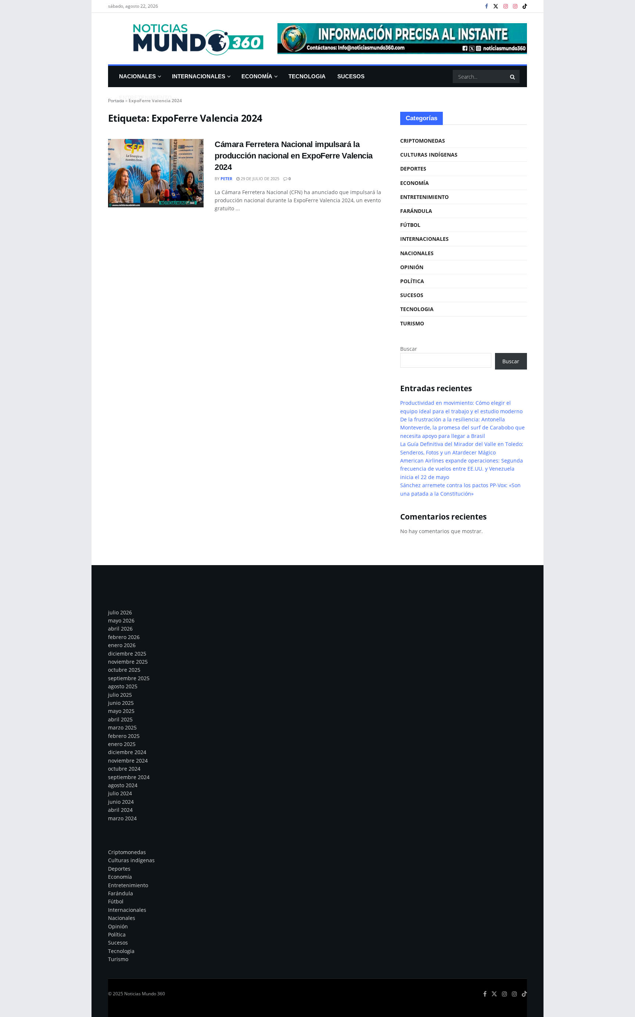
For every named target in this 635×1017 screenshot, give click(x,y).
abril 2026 (120, 628)
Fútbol (410, 224)
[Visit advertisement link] (402, 38)
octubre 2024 (124, 768)
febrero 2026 (124, 637)
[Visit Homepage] (187, 39)
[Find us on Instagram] (505, 6)
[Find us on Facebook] (486, 6)
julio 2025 (120, 694)
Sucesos (351, 76)
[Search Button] (513, 76)
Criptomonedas (422, 140)
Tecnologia (307, 76)
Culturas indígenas (429, 154)
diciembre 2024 (127, 752)
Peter (226, 178)
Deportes (413, 168)
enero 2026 (122, 645)
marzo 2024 (122, 818)
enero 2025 (122, 744)
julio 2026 (120, 612)
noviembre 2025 (128, 661)
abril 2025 (120, 719)
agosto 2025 (122, 686)
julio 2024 (120, 793)
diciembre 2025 (127, 653)
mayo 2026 (121, 620)
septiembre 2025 (129, 678)
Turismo (412, 323)
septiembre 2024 (129, 777)
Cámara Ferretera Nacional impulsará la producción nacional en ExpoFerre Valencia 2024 (294, 156)
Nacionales (137, 76)
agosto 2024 (122, 785)
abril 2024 (120, 809)
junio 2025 (121, 702)
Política (412, 281)
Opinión (411, 267)
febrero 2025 (124, 735)
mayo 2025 (121, 710)
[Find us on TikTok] (525, 6)
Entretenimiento (145, 97)
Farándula (416, 210)
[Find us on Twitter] (495, 6)
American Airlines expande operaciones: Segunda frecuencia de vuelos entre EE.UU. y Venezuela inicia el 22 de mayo (461, 469)
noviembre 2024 (128, 760)
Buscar (408, 348)
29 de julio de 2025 (259, 178)
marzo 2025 (122, 727)
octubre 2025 (124, 669)
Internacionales (198, 76)
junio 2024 (121, 801)
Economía (256, 76)
